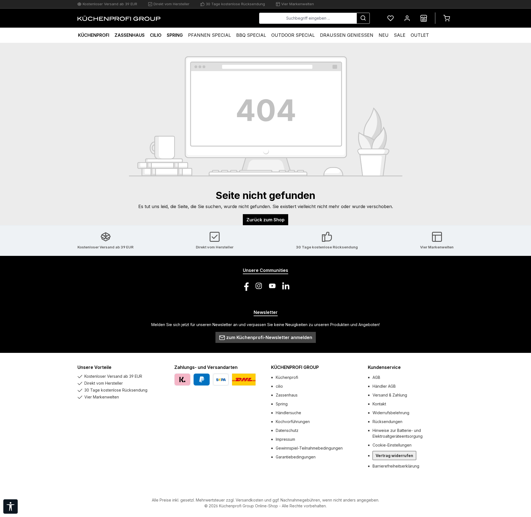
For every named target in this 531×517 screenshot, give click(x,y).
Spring (282, 403)
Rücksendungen (387, 421)
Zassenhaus (287, 395)
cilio (279, 386)
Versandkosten (249, 500)
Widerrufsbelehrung (391, 412)
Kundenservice (384, 367)
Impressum (285, 439)
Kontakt (379, 403)
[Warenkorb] (447, 18)
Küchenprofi (287, 377)
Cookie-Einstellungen (392, 445)
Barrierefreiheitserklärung (396, 466)
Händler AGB (384, 386)
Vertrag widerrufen (394, 455)
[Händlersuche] (424, 18)
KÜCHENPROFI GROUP (295, 367)
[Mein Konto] (407, 18)
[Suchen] (363, 18)
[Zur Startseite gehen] (118, 18)
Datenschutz (287, 430)
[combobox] (308, 18)
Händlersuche (288, 412)
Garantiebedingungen (296, 457)
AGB (376, 377)
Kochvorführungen (293, 421)
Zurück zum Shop (265, 219)
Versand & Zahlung (390, 395)
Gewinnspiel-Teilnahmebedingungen (309, 448)
